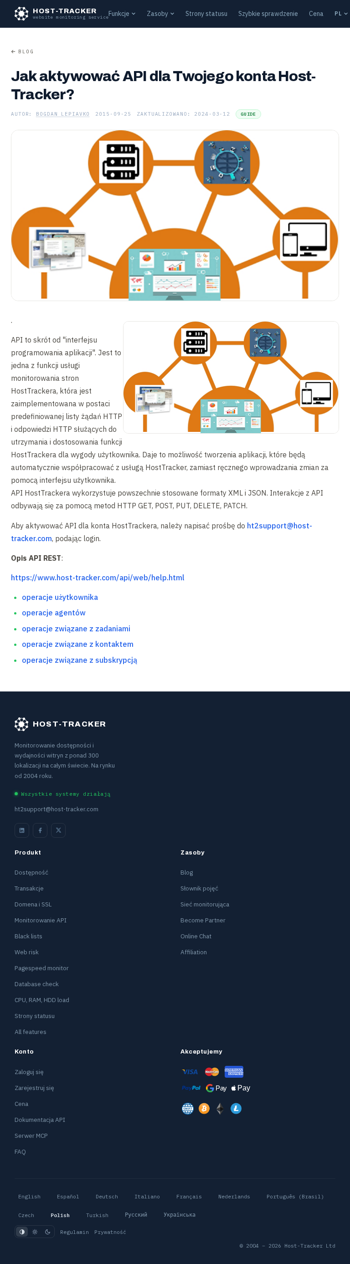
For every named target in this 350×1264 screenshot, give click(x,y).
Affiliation (193, 952)
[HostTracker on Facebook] (40, 830)
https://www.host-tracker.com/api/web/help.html (98, 577)
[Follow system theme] (22, 1232)
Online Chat (195, 936)
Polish (60, 1215)
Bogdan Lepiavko (63, 114)
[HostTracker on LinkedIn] (22, 830)
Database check (37, 984)
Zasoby (157, 14)
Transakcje (29, 888)
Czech (26, 1215)
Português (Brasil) (295, 1196)
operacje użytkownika (60, 597)
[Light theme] (35, 1232)
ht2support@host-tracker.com (56, 809)
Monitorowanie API (41, 920)
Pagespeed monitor (42, 968)
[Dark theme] (47, 1232)
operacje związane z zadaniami (76, 628)
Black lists (28, 936)
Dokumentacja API (40, 1120)
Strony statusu (206, 14)
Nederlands (234, 1196)
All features (30, 1032)
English (29, 1196)
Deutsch (107, 1196)
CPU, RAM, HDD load (42, 1000)
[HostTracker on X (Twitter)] (58, 830)
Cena (316, 14)
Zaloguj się (29, 1072)
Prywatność (110, 1231)
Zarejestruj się (34, 1088)
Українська (180, 1215)
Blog (26, 51)
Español (68, 1196)
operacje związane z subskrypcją (79, 660)
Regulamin (74, 1231)
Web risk (27, 952)
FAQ (20, 1151)
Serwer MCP (31, 1135)
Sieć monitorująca (204, 904)
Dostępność (31, 872)
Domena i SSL (33, 904)
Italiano (147, 1196)
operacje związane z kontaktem (78, 644)
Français (189, 1196)
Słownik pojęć (199, 888)
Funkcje (118, 14)
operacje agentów (54, 612)
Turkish (97, 1215)
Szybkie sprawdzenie (268, 14)
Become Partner (203, 920)
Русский (136, 1215)
